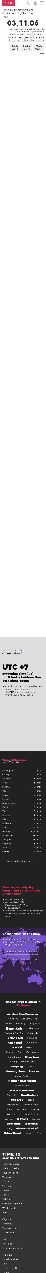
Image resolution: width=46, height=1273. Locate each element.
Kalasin (29, 1047)
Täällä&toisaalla (10, 1168)
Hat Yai (17, 1047)
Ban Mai (8, 1023)
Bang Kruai (34, 1023)
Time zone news (11, 1228)
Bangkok (14, 1028)
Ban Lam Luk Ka (29, 1019)
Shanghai (6, 839)
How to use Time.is (12, 1268)
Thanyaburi (31, 1123)
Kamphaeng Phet (13, 1052)
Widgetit (7, 1223)
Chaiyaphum (32, 1028)
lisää (42, 53)
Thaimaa (23, 1005)
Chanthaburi (33, 1033)
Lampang (17, 1066)
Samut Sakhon (31, 1114)
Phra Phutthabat (30, 1105)
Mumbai (6, 831)
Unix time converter (12, 1248)
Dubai (5, 827)
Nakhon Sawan (22, 1085)
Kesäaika (7, 1181)
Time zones (8, 1177)
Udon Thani (12, 1133)
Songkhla (36, 1119)
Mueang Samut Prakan (22, 1071)
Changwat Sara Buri (14, 1033)
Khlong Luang (13, 1057)
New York (6, 779)
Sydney (5, 852)
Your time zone (10, 1173)
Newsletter (8, 1232)
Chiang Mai (15, 1038)
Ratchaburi (22, 1109)
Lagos (5, 795)
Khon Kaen (32, 1057)
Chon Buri (15, 1042)
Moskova (6, 823)
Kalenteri (7, 1199)
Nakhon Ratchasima (22, 1080)
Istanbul (6, 815)
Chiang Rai (32, 1038)
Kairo (4, 819)
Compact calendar (12, 1203)
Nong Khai (12, 1095)
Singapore (7, 844)
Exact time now (10, 1164)
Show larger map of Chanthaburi (21, 952)
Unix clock (7, 1243)
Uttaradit (29, 1133)
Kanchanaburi (33, 1052)
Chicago (6, 775)
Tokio (38, 47)
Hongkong (7, 835)
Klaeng (13, 1062)
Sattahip (9, 1119)
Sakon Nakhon (13, 1114)
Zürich (5, 811)
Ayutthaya (13, 1019)
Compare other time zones (18, 861)
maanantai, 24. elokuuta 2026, (25, 29)
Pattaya (30, 1100)
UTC (4, 791)
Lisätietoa (11, 37)
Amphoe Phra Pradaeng (22, 1014)
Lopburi (30, 1066)
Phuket (9, 1109)
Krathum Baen (28, 1062)
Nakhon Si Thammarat (22, 1090)
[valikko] (42, 3)
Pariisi (15, 47)
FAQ (4, 1264)
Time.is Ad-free (10, 1259)
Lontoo (5, 799)
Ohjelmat (7, 1219)
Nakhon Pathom (22, 1076)
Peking (26, 47)
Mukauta (7, 1255)
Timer (5, 1195)
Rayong (35, 1109)
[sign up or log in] (35, 4)
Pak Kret (17, 1099)
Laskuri (6, 1190)
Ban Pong (20, 1023)
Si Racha (22, 1118)
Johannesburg (9, 803)
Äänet (5, 1212)
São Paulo (7, 787)
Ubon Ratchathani (27, 1128)
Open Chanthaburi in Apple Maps (22, 959)
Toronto (6, 783)
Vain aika (7, 1186)
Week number (10, 1208)
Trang (9, 1128)
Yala (39, 1133)
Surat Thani (14, 1123)
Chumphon (31, 1043)
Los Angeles (8, 771)
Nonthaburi (29, 1095)
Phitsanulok (12, 1105)
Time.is (8, 3)
